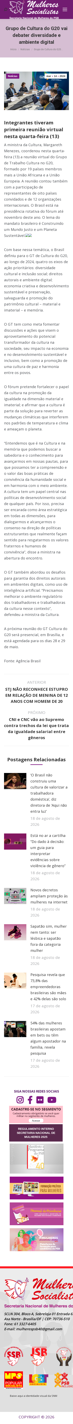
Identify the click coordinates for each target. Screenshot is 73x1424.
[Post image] (15, 781)
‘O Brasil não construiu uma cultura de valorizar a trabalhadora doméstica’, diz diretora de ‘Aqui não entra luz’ (49, 793)
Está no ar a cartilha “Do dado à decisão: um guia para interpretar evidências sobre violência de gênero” (47, 850)
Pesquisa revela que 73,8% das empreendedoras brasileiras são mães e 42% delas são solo (48, 986)
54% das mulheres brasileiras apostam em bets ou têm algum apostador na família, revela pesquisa (48, 1038)
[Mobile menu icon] (65, 9)
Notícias (12, 76)
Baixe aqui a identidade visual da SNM (33, 1396)
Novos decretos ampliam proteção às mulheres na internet (49, 896)
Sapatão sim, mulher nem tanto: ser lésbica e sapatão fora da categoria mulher (48, 938)
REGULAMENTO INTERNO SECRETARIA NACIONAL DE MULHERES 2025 (36, 1133)
